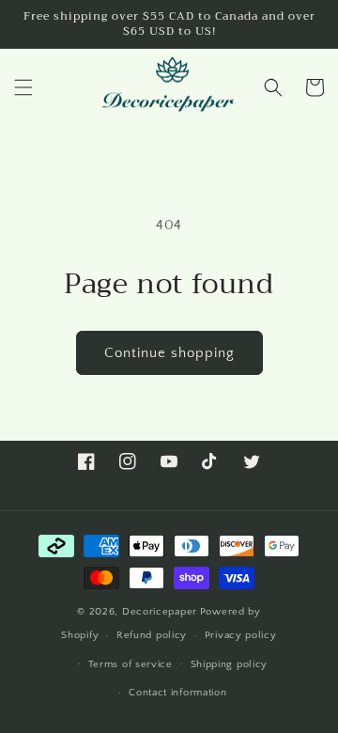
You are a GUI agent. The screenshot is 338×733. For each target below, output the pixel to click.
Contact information (177, 692)
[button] (23, 87)
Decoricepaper (159, 611)
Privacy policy (241, 635)
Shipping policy (230, 664)
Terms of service (130, 664)
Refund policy (151, 635)
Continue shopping (169, 353)
